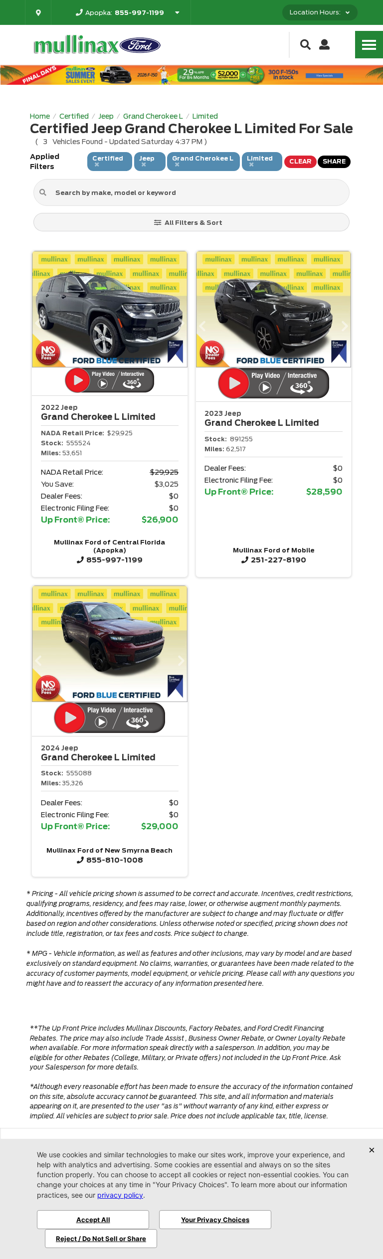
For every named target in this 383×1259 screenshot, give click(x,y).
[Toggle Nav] (369, 44)
